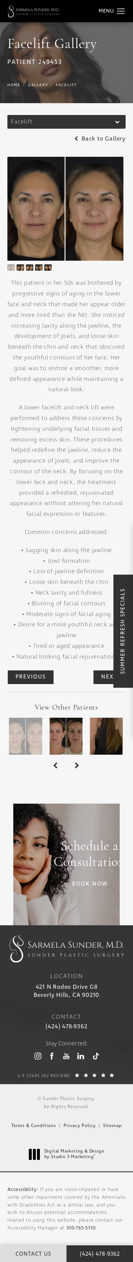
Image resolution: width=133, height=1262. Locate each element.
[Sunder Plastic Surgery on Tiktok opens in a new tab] (95, 1056)
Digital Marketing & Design (74, 1154)
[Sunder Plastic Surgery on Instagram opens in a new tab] (37, 1056)
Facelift (66, 85)
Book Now (90, 884)
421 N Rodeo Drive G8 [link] (66, 991)
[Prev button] (56, 765)
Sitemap (112, 1126)
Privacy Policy (80, 1126)
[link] (66, 1027)
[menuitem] (37, 1056)
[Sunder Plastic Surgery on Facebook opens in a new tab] (52, 1056)
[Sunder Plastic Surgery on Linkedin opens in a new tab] (81, 1056)
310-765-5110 (81, 1228)
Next (109, 677)
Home (14, 85)
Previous (31, 677)
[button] (121, 11)
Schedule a (90, 854)
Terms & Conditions (33, 1126)
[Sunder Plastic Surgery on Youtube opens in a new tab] (66, 1056)
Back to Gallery (103, 139)
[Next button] (77, 765)
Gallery (38, 85)
